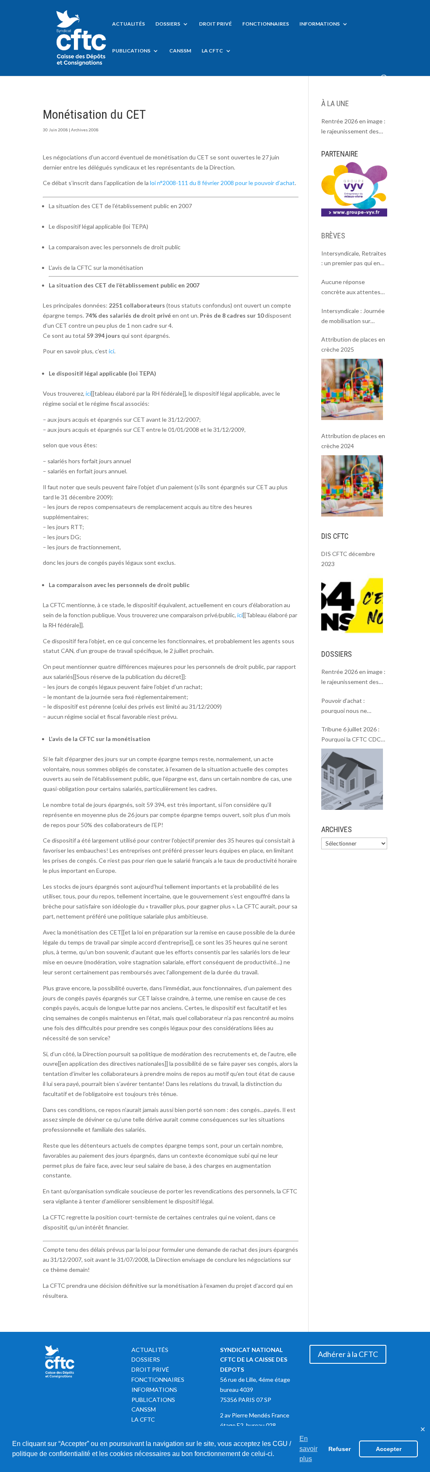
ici (111, 351)
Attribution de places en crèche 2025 (353, 344)
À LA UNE (335, 103)
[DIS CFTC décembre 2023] (352, 603)
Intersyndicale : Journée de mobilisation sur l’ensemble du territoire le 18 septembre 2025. (353, 316)
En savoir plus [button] (308, 1448)
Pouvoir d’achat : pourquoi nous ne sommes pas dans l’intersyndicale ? (344, 706)
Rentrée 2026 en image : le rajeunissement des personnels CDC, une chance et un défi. (353, 126)
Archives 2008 (85, 129)
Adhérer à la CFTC (348, 1354)
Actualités (128, 24)
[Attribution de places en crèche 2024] (352, 486)
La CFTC (212, 51)
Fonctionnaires (265, 24)
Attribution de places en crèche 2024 (353, 440)
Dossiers (167, 24)
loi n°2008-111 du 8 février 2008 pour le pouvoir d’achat (222, 182)
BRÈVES (333, 235)
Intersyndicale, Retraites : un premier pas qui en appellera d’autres (353, 259)
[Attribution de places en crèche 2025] (352, 389)
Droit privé (215, 24)
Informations (319, 24)
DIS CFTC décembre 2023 (348, 558)
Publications (131, 51)
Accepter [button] (388, 1449)
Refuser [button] (339, 1449)
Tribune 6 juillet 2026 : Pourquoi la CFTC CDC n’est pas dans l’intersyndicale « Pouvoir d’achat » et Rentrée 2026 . (353, 735)
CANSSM (180, 51)
